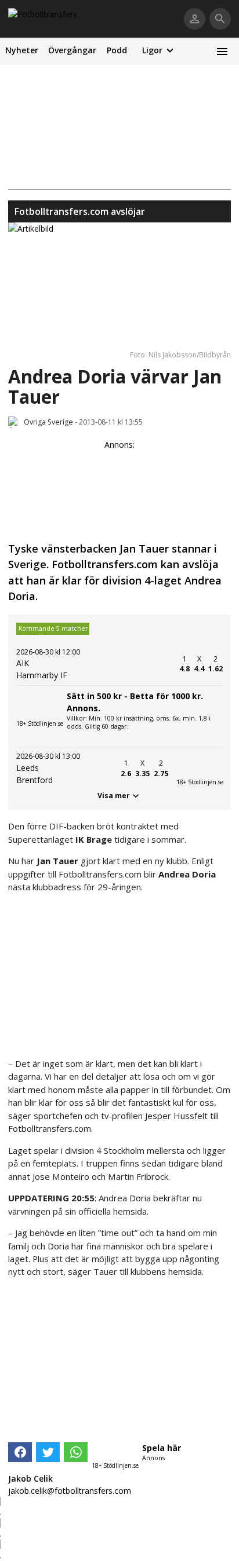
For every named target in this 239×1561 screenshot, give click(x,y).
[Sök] (220, 19)
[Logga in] (194, 19)
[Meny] (222, 51)
